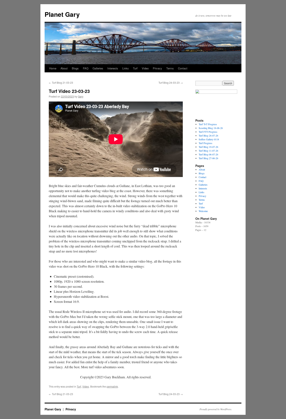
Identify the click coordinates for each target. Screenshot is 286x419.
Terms (170, 68)
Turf (135, 68)
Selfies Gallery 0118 (209, 139)
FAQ (85, 68)
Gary (80, 96)
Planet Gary (62, 14)
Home (52, 68)
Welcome (203, 211)
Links (125, 68)
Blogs (75, 68)
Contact (182, 68)
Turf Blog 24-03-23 (170, 82)
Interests (112, 68)
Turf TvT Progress (208, 124)
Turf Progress (205, 143)
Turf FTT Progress (208, 131)
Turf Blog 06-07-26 (208, 154)
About (64, 68)
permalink (112, 386)
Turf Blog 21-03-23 (61, 82)
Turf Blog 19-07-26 (208, 146)
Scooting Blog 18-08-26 (211, 128)
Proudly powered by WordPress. (216, 409)
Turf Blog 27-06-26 (208, 158)
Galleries (98, 68)
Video (145, 68)
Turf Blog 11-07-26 (208, 150)
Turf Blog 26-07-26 (208, 135)
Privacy (157, 68)
